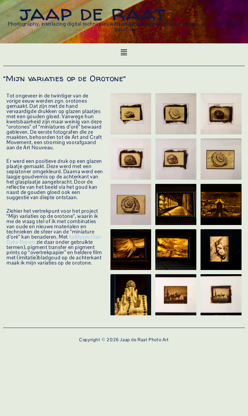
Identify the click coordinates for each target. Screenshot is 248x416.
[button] (124, 53)
